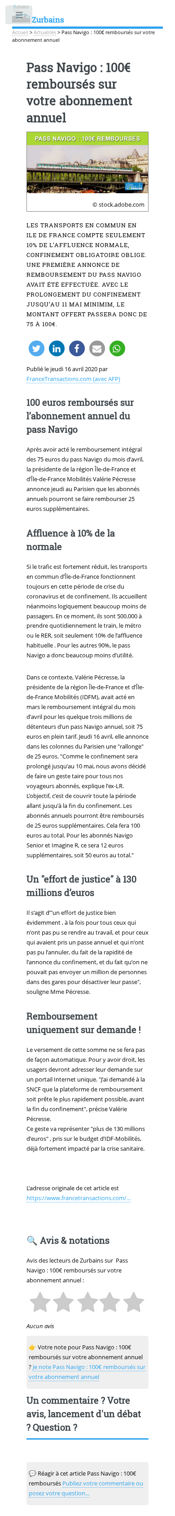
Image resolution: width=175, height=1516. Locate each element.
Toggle (19, 17)
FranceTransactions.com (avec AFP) (73, 379)
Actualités (45, 32)
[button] (36, 348)
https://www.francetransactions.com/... (78, 1198)
